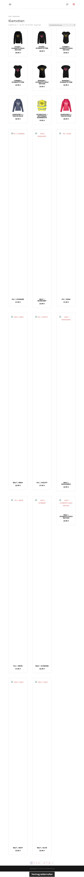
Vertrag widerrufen (42, 874)
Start (10, 16)
